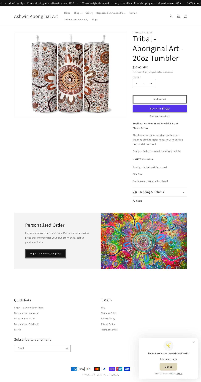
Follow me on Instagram (26, 313)
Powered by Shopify (111, 375)
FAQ (103, 307)
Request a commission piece (45, 253)
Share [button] (139, 200)
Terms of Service (109, 329)
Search (17, 329)
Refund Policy (108, 318)
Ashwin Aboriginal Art (96, 375)
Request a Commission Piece (28, 307)
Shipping (149, 72)
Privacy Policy (108, 324)
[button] (78, 13)
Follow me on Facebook (26, 324)
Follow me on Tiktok (24, 318)
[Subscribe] (67, 348)
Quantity (137, 77)
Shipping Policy (109, 313)
